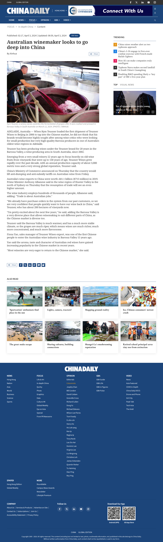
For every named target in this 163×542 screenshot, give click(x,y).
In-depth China (25, 26)
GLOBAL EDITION (22, 2)
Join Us (34, 511)
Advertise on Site (41, 507)
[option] (134, 103)
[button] (116, 112)
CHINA (9, 2)
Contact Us (11, 511)
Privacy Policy (32, 515)
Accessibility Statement (16, 515)
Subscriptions (23, 511)
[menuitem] (59, 10)
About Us (10, 507)
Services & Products (24, 507)
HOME (11, 20)
